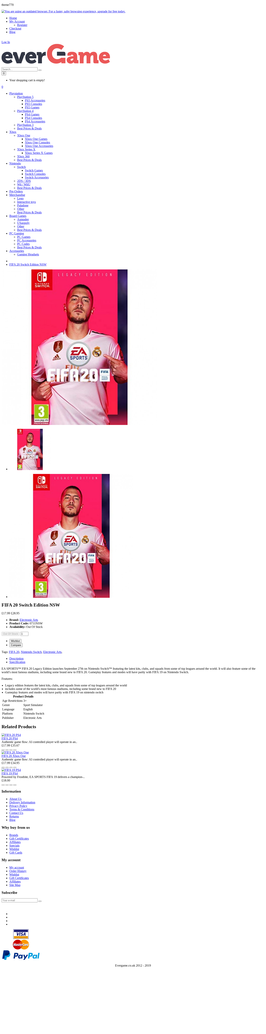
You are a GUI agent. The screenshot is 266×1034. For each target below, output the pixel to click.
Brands (13, 835)
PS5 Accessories (35, 100)
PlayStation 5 (25, 97)
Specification (17, 662)
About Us (15, 799)
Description (16, 658)
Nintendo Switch (31, 652)
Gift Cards (15, 852)
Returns (14, 816)
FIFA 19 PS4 (10, 773)
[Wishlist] (3, 750)
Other (20, 209)
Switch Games (34, 170)
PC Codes (23, 244)
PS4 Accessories (35, 121)
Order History (17, 871)
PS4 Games (32, 114)
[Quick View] (10, 750)
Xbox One (23, 135)
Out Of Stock (10, 633)
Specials (14, 845)
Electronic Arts (29, 619)
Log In (6, 42)
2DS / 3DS (24, 181)
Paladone (22, 205)
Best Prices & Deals (29, 128)
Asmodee (23, 219)
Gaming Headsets (28, 254)
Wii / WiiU (23, 184)
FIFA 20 (14, 652)
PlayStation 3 (25, 125)
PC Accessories (26, 240)
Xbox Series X (26, 149)
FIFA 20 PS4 (10, 738)
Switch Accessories (37, 177)
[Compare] (7, 750)
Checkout (15, 28)
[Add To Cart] (14, 750)
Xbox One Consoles (37, 142)
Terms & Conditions (21, 809)
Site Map (14, 885)
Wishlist (15, 641)
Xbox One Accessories (39, 146)
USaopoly (23, 223)
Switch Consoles (35, 174)
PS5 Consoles (33, 104)
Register (22, 25)
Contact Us (16, 813)
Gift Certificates (19, 838)
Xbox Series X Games (39, 153)
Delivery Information (22, 802)
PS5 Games (32, 107)
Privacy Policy (18, 806)
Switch (21, 167)
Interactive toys (26, 202)
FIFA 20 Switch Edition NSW (28, 264)
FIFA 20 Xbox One (14, 756)
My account (16, 867)
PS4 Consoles (33, 118)
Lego (20, 198)
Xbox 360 (23, 156)
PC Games (23, 237)
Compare (16, 645)
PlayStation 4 (25, 111)
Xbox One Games (36, 139)
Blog (12, 820)
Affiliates (15, 842)
